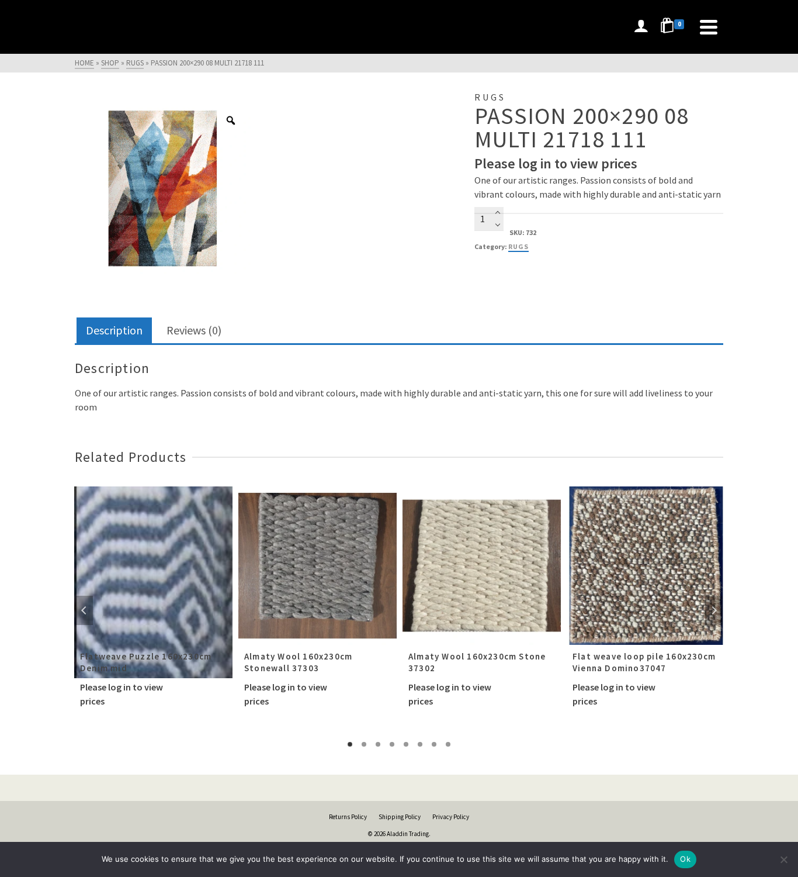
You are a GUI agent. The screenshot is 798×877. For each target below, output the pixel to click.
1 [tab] (350, 744)
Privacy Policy (450, 817)
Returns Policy (348, 817)
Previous (84, 610)
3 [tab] (378, 744)
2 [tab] (364, 744)
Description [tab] (114, 330)
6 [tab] (420, 744)
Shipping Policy (400, 817)
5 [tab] (406, 744)
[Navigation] (708, 27)
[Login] (640, 27)
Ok (685, 859)
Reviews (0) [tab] (193, 330)
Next (714, 610)
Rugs (518, 246)
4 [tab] (392, 744)
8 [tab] (448, 744)
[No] (783, 859)
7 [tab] (434, 744)
